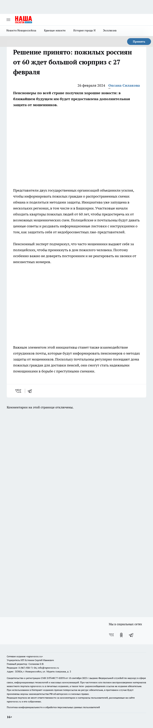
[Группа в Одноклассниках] (121, 635)
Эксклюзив (110, 30)
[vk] (18, 391)
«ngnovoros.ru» (34, 656)
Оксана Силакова (124, 85)
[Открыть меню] (8, 20)
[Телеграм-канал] (131, 635)
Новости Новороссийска (21, 30)
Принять (139, 41)
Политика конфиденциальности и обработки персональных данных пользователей (53, 707)
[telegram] (31, 391)
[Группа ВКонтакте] (111, 635)
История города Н (84, 30)
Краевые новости (55, 30)
